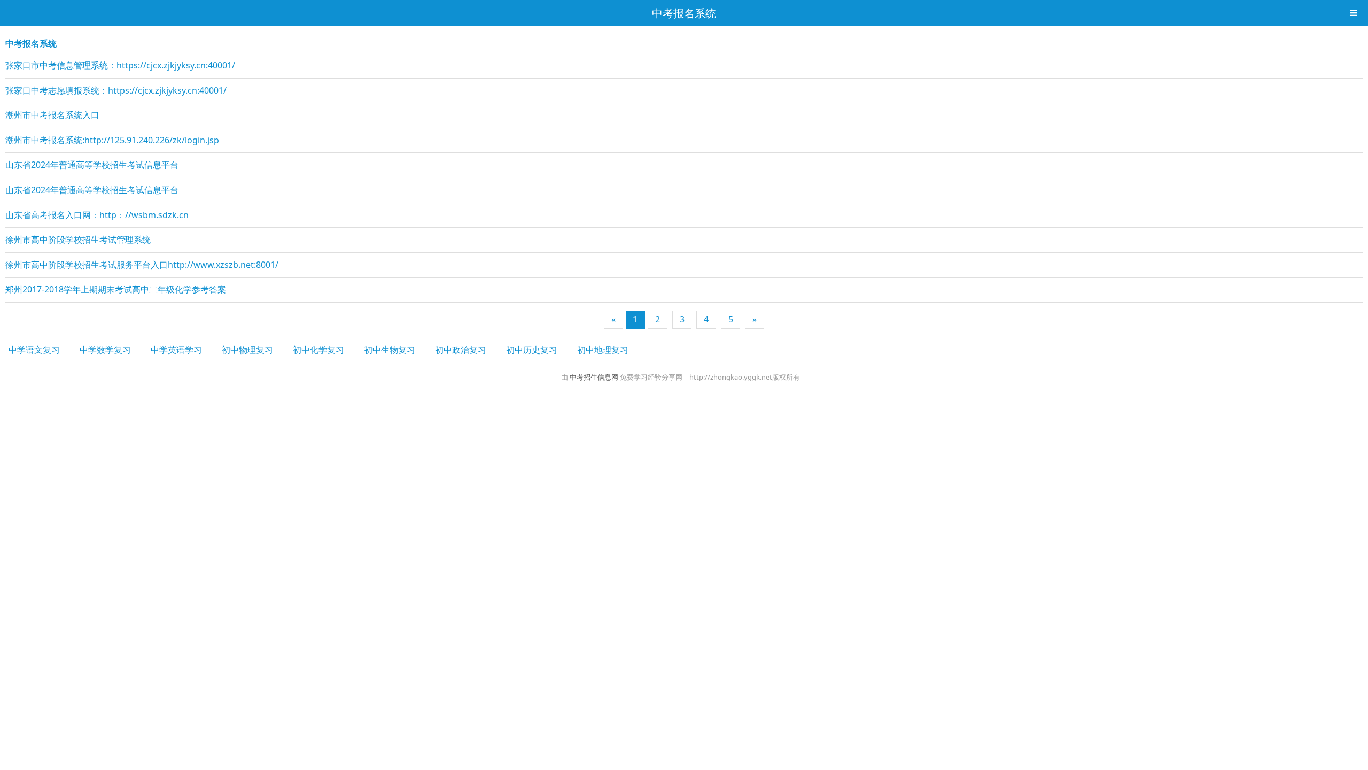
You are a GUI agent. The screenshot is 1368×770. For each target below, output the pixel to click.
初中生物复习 (389, 350)
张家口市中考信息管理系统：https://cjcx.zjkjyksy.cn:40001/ (120, 65)
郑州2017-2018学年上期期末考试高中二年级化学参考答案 (115, 289)
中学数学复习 (105, 350)
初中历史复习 (531, 350)
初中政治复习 (460, 350)
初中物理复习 (247, 350)
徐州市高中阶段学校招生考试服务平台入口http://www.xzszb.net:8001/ (141, 265)
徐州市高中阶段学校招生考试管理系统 (78, 239)
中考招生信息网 (595, 377)
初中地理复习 (602, 350)
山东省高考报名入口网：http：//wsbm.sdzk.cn (97, 215)
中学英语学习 (176, 350)
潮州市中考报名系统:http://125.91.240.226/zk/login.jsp (112, 140)
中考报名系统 (684, 13)
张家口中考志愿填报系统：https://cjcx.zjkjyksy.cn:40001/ (116, 90)
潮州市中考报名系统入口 (52, 115)
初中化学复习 (318, 350)
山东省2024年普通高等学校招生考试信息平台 (91, 165)
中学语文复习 (34, 350)
